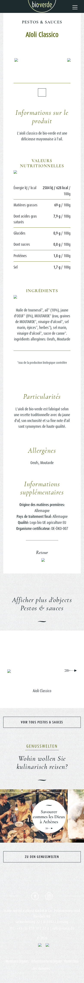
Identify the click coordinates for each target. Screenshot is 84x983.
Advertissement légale (46, 961)
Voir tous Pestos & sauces (42, 722)
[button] (16, 60)
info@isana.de (64, 928)
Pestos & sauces (42, 22)
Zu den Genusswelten (42, 857)
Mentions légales (17, 961)
